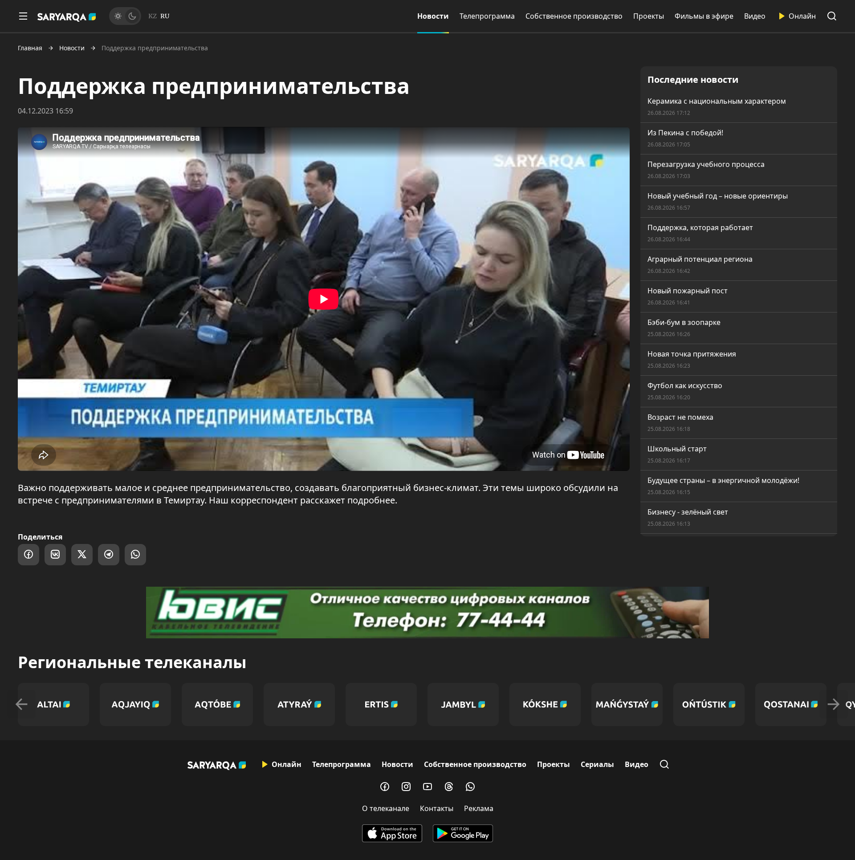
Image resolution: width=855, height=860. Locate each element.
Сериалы (597, 764)
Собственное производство (574, 16)
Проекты (648, 16)
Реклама (478, 808)
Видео (754, 16)
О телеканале (385, 808)
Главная (30, 48)
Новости (433, 16)
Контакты (436, 808)
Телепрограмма (487, 16)
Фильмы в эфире (704, 16)
